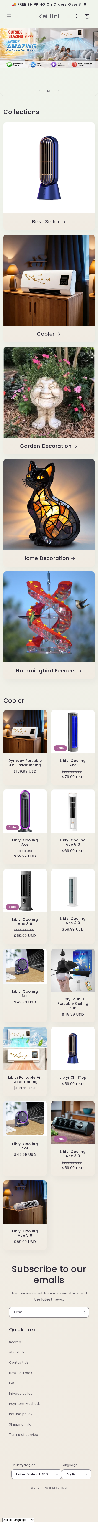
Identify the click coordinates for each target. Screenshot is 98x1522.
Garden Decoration (46, 446)
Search (15, 1342)
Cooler (46, 334)
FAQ (12, 1383)
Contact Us (18, 1362)
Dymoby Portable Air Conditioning (25, 762)
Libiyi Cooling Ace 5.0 (73, 842)
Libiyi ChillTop (72, 1077)
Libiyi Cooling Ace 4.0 (73, 920)
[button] (9, 16)
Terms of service (23, 1434)
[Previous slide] (39, 91)
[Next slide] (59, 91)
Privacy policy (21, 1393)
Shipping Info (20, 1424)
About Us (16, 1352)
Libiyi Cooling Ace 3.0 (25, 921)
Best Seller (46, 222)
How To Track (20, 1373)
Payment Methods (25, 1403)
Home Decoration (46, 558)
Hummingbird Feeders (46, 671)
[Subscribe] (84, 1312)
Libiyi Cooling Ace (73, 762)
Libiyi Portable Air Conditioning (25, 1079)
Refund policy (21, 1414)
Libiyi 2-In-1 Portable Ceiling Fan (72, 1003)
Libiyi (63, 1488)
